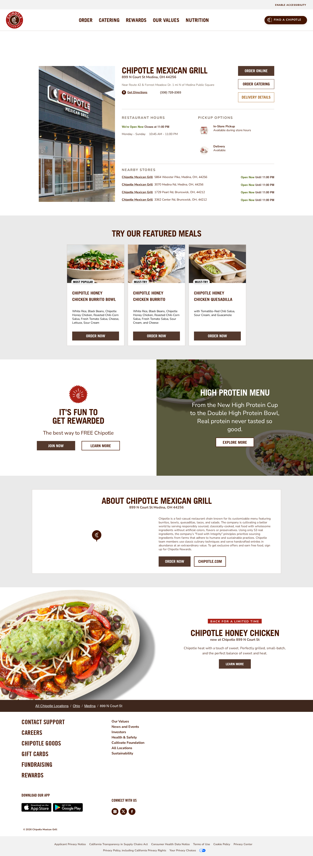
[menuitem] (85, 20)
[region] (96, 542)
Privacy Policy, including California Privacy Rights (134, 850)
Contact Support (43, 722)
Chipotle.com (210, 561)
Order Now (174, 561)
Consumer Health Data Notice (170, 844)
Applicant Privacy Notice (70, 844)
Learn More (105, 445)
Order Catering (256, 84)
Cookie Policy (221, 844)
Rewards (32, 775)
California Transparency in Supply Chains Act (118, 844)
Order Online (256, 70)
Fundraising (37, 764)
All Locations (122, 748)
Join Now (56, 445)
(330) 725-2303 (170, 92)
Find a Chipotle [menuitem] (287, 20)
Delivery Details (256, 97)
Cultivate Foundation (128, 742)
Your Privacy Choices (182, 850)
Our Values (120, 721)
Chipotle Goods (41, 743)
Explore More (235, 442)
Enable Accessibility (290, 5)
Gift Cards (35, 754)
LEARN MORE (235, 664)
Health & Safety (124, 737)
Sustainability (122, 753)
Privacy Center (243, 844)
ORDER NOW (95, 335)
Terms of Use (201, 844)
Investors (119, 732)
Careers (32, 732)
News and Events (125, 726)
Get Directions (137, 92)
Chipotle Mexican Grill (137, 177)
